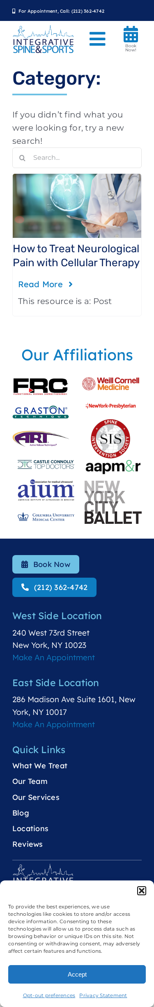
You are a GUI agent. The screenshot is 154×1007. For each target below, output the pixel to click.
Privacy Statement (103, 995)
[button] (142, 891)
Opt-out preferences (49, 995)
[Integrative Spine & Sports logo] (43, 28)
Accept (77, 974)
